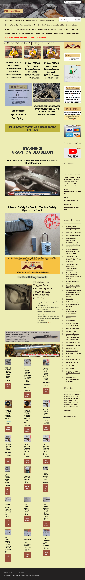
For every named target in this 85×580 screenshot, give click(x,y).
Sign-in (14, 33)
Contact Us (74, 29)
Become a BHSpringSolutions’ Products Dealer (72, 311)
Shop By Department (47, 21)
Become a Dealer (71, 25)
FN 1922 (68, 356)
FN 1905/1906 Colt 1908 (73, 359)
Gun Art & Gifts (63, 29)
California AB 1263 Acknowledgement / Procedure (72, 379)
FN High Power (70, 320)
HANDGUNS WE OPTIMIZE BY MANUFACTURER (20, 21)
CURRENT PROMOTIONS (55, 33)
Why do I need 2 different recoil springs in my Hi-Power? (73, 228)
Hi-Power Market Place (73, 342)
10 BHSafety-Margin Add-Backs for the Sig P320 (73, 373)
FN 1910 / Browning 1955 (73, 354)
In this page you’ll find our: (12, 575)
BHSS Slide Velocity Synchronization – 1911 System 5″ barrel (72, 251)
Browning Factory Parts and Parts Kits (51, 25)
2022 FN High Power (26, 33)
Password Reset (71, 331)
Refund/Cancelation (70, 416)
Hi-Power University (11, 25)
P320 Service (70, 368)
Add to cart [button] (8, 385)
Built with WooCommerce (30, 575)
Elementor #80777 (72, 362)
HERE (49, 322)
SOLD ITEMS (70, 365)
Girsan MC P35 (39, 33)
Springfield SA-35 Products (47, 29)
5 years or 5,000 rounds (73, 232)
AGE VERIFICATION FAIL (73, 345)
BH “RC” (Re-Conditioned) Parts (25, 29)
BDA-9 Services (71, 348)
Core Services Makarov (73, 328)
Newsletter (8, 29)
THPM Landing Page (72, 351)
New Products (75, 21)
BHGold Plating (63, 21)
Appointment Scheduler (28, 25)
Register (7, 33)
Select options (27, 395)
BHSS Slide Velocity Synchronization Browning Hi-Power (72, 240)
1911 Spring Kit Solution (73, 235)
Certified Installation (72, 33)
